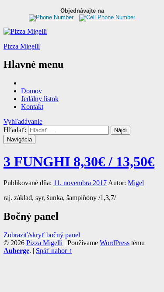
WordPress (114, 242)
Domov (31, 91)
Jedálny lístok (40, 98)
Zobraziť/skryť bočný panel (41, 235)
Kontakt (32, 106)
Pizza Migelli (21, 46)
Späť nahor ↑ (54, 250)
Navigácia (19, 139)
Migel (136, 182)
